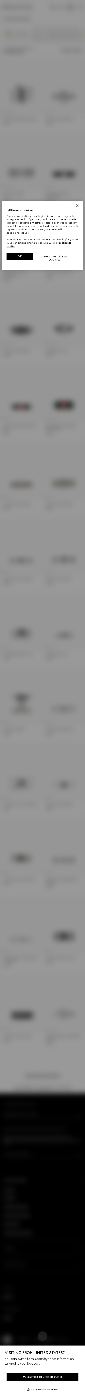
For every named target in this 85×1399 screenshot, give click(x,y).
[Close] (42, 1336)
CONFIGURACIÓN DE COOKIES (54, 258)
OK (20, 256)
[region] (42, 235)
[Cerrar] (77, 205)
